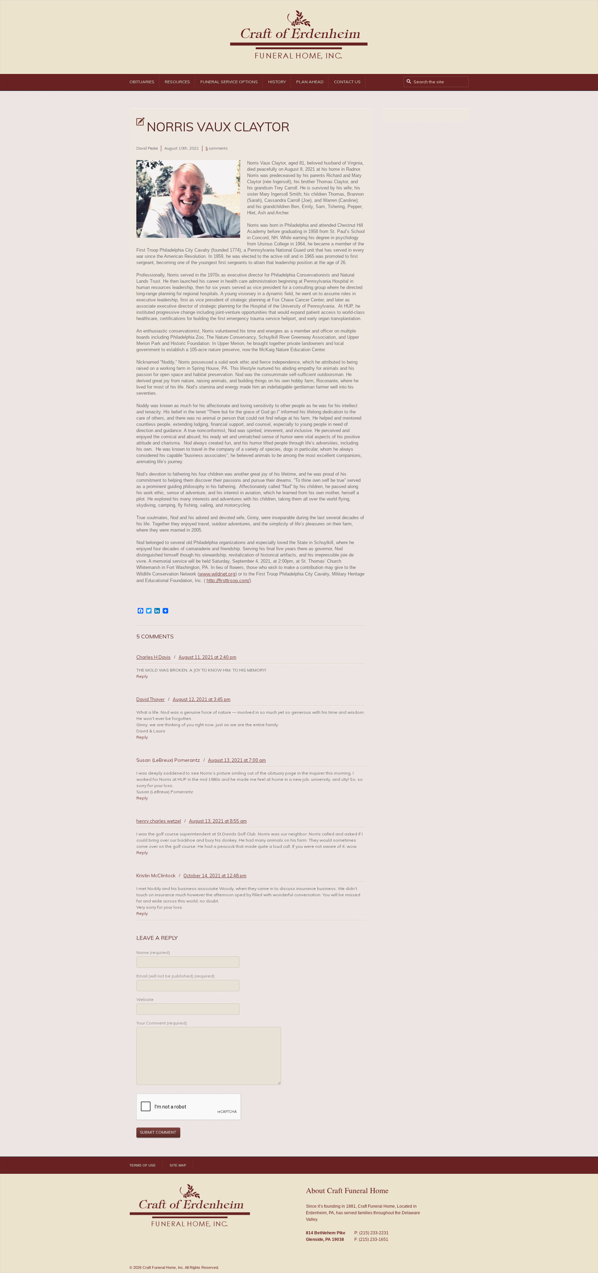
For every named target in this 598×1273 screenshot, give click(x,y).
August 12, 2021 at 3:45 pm (201, 699)
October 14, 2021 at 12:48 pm (214, 875)
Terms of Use (142, 1165)
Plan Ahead (310, 81)
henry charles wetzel (158, 821)
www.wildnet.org (217, 574)
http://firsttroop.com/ (228, 580)
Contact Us (347, 81)
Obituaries (141, 81)
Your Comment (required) (161, 1023)
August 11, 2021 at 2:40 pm (207, 657)
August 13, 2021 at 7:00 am (237, 760)
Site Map (178, 1165)
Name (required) (153, 952)
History (277, 81)
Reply (142, 676)
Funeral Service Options (229, 81)
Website (145, 999)
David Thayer (150, 699)
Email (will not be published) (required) (175, 976)
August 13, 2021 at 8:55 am (218, 821)
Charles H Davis (153, 657)
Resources (177, 81)
